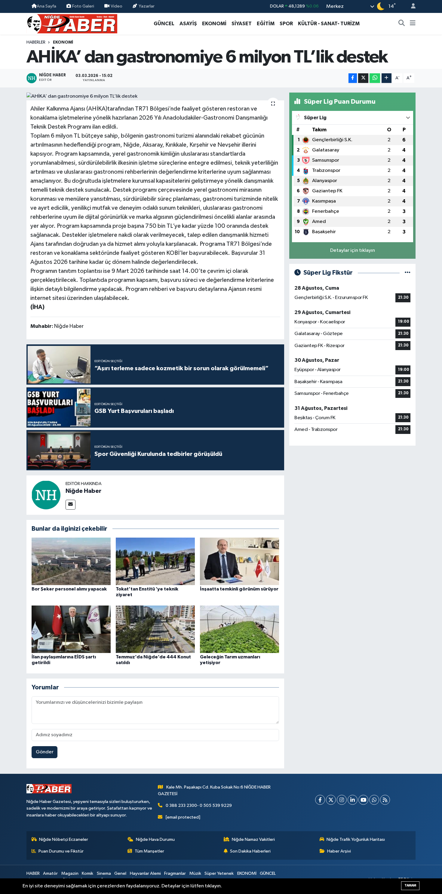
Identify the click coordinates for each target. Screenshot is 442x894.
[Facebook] (320, 800)
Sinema (104, 873)
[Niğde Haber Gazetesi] (71, 23)
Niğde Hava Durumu (155, 839)
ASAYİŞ (188, 23)
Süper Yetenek (219, 873)
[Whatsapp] (374, 800)
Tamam (410, 885)
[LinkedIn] (353, 800)
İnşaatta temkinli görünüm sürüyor (239, 589)
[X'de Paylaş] (363, 78)
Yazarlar (147, 6)
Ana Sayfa (46, 6)
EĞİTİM (266, 23)
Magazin (69, 873)
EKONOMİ (214, 23)
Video (116, 6)
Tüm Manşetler (149, 851)
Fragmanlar (175, 873)
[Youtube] (363, 800)
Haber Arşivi (339, 851)
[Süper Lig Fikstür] (407, 272)
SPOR (286, 23)
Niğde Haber (83, 491)
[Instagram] (342, 800)
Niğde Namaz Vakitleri (253, 839)
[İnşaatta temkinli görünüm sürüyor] (239, 561)
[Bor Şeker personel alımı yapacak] (71, 561)
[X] (331, 800)
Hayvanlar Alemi (145, 873)
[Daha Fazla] (386, 78)
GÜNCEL (164, 23)
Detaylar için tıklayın (352, 250)
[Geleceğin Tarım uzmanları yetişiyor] (239, 629)
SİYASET (242, 23)
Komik (87, 873)
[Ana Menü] (413, 24)
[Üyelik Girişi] (411, 6)
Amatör (50, 873)
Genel (120, 873)
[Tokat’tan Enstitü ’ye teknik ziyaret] (155, 561)
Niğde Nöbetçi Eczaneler (63, 839)
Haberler (35, 42)
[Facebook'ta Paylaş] (352, 78)
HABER (33, 873)
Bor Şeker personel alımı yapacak (69, 589)
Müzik (195, 873)
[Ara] (401, 24)
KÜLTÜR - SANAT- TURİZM (329, 23)
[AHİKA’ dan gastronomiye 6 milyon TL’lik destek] (155, 96)
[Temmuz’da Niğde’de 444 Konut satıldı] (155, 629)
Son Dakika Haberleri (250, 851)
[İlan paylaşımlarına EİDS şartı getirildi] (71, 629)
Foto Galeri (83, 6)
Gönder (45, 752)
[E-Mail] (70, 505)
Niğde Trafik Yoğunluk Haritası (356, 839)
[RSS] (385, 800)
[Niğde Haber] (46, 494)
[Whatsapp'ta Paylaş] (375, 78)
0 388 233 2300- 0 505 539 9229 (199, 805)
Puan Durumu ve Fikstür (61, 851)
